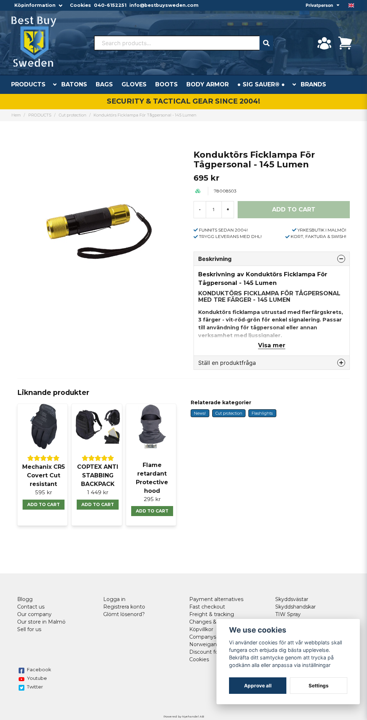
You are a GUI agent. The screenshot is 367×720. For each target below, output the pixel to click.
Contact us (30, 607)
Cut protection (72, 115)
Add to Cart (97, 504)
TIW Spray (288, 614)
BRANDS (313, 84)
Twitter (35, 687)
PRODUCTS (28, 84)
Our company (34, 614)
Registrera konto (124, 607)
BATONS (74, 84)
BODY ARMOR (207, 84)
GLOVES (134, 84)
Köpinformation (35, 5)
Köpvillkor (201, 629)
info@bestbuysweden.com (164, 5)
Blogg (25, 599)
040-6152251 (110, 5)
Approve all (258, 685)
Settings (319, 685)
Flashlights (262, 413)
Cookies (80, 5)
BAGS (104, 84)
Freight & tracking (211, 614)
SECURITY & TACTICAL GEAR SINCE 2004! (183, 101)
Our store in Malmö (41, 622)
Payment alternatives (216, 599)
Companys (202, 637)
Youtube (37, 678)
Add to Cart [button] (43, 504)
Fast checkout (207, 607)
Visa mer (271, 345)
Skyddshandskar (295, 607)
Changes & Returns (213, 622)
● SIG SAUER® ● (261, 84)
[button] (351, 5)
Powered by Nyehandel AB (183, 716)
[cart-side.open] (345, 43)
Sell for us (29, 629)
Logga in (114, 599)
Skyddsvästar (291, 599)
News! (200, 413)
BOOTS (166, 84)
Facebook (39, 669)
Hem (16, 115)
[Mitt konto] (324, 43)
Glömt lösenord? (124, 614)
